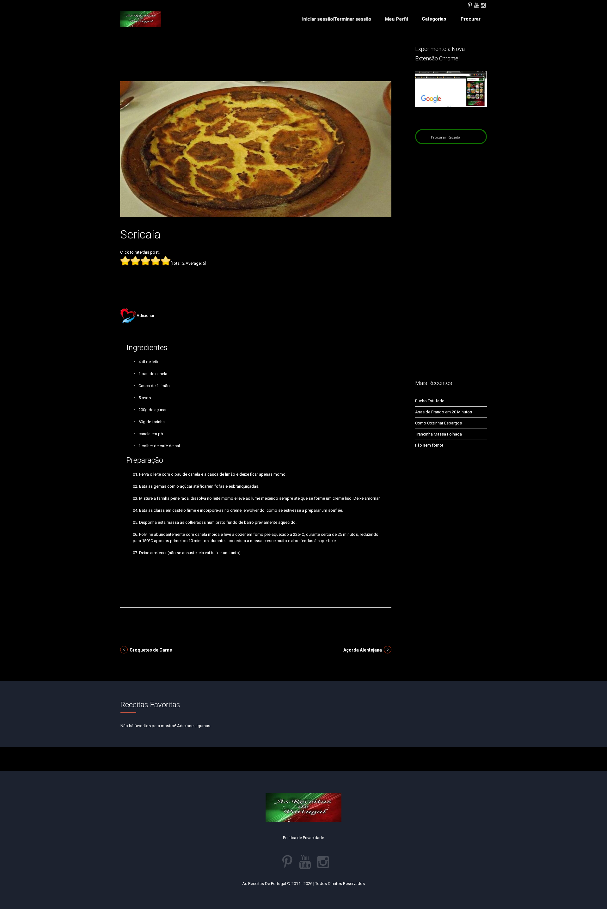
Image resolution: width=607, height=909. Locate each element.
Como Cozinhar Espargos (438, 423)
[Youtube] (476, 5)
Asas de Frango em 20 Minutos (443, 412)
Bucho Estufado (430, 401)
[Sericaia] (255, 148)
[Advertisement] (256, 62)
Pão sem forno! (429, 445)
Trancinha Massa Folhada (438, 434)
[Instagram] (483, 5)
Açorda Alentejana (362, 649)
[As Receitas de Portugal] (140, 19)
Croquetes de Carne (151, 649)
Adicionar (145, 315)
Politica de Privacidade (303, 837)
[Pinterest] (470, 5)
